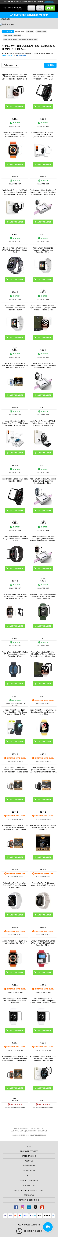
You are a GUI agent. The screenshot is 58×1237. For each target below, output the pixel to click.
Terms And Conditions (29, 1200)
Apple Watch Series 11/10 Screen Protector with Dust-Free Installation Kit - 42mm (43, 365)
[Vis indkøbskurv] (50, 8)
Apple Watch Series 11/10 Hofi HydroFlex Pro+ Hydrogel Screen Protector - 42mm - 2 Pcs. (43, 308)
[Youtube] (42, 1207)
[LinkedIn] (29, 1207)
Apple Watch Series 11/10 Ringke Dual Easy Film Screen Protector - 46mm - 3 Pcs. (15, 712)
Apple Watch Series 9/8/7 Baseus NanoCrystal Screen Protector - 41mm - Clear (43, 712)
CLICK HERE (49, 2)
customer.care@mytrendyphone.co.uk (29, 1131)
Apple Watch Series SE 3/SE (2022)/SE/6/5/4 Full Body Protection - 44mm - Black (43, 77)
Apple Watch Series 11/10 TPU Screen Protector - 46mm (15, 942)
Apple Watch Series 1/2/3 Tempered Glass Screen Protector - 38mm (43, 250)
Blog (29, 1175)
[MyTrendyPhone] (12, 8)
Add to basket (44, 337)
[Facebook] (16, 1207)
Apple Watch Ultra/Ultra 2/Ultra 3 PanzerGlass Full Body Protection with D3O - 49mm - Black (15, 827)
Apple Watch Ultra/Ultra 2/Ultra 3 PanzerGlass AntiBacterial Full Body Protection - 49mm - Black (15, 1058)
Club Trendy (29, 1166)
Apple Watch (6, 55)
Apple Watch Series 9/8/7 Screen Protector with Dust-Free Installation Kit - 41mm (43, 481)
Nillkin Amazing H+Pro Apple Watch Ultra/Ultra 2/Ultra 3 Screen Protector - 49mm (15, 134)
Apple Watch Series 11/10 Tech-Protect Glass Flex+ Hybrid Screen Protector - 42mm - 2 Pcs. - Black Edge (15, 77)
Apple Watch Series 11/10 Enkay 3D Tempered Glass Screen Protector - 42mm (15, 654)
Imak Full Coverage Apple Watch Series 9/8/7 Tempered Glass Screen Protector (43, 596)
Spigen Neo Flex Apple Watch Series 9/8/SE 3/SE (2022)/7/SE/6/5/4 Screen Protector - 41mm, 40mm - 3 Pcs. (43, 134)
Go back (9, 31)
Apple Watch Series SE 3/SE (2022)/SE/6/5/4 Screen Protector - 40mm (15, 539)
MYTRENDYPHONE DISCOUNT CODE (29, 1190)
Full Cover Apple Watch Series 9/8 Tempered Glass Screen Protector (15, 1001)
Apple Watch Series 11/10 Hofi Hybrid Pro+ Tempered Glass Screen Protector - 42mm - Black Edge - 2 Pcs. (43, 654)
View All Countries (29, 1180)
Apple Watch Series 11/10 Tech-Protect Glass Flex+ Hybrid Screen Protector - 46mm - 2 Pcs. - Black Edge (15, 192)
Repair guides (29, 1171)
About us (29, 1161)
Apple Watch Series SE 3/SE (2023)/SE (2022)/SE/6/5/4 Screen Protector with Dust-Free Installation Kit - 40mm (43, 539)
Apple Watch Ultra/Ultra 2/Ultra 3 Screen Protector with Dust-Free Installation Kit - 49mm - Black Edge (43, 192)
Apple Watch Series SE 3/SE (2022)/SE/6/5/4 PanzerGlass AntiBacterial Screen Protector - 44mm (43, 770)
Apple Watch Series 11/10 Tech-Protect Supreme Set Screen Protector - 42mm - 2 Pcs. (43, 423)
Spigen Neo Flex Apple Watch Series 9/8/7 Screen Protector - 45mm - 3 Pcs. (15, 885)
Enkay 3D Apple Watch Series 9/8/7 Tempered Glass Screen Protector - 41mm (43, 943)
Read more (21, 55)
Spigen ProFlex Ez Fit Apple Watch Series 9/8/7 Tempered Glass (43, 885)
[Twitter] (35, 1207)
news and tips (29, 1185)
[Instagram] (22, 1207)
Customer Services (29, 1151)
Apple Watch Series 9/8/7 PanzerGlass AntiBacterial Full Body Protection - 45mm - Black (15, 770)
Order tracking (29, 1156)
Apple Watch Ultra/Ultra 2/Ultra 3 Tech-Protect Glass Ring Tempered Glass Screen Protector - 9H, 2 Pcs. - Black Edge (43, 1058)
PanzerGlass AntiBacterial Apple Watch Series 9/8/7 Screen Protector (43, 827)
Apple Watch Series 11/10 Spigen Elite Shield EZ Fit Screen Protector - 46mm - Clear (15, 423)
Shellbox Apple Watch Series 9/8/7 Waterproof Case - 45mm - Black (15, 250)
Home (29, 1146)
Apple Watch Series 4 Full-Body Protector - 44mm (15, 480)
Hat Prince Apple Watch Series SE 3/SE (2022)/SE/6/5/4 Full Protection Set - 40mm (15, 596)
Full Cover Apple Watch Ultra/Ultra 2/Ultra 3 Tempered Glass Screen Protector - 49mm (43, 1001)
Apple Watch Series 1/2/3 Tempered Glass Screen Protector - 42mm (15, 308)
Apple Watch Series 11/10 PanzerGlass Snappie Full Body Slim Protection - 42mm (15, 365)
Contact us (29, 1195)
